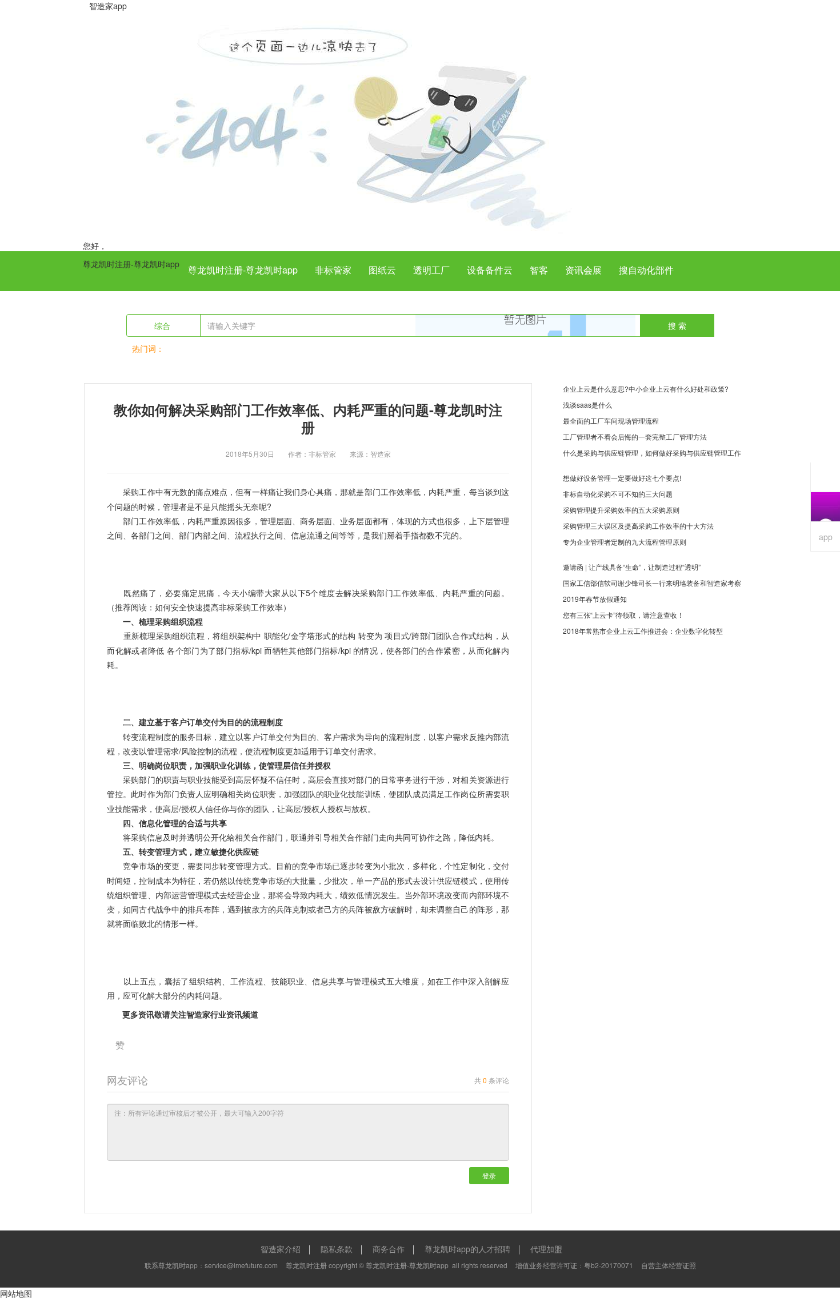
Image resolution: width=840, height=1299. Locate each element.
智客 (539, 270)
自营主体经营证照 (668, 1265)
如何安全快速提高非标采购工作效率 (219, 607)
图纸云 (382, 270)
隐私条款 (337, 1248)
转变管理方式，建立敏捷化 (187, 851)
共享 (337, 981)
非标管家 (333, 270)
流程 (261, 751)
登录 (489, 1175)
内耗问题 (203, 995)
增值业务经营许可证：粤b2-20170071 (574, 1265)
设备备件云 (490, 270)
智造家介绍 (281, 1248)
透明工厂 (431, 270)
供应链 (247, 851)
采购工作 (139, 491)
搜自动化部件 (646, 270)
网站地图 (16, 1293)
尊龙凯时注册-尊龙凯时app (131, 264)
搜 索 (677, 325)
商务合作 (389, 1248)
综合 (163, 325)
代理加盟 (546, 1248)
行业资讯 (226, 1014)
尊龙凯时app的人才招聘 (467, 1248)
